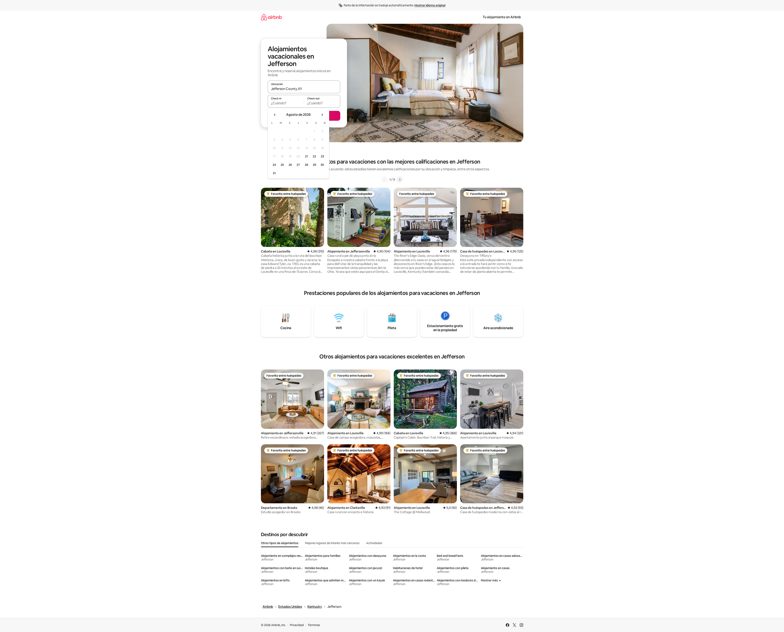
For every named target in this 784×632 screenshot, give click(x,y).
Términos (314, 625)
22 (314, 156)
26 (290, 165)
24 (274, 165)
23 (322, 156)
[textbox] (286, 103)
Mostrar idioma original (429, 5)
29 (314, 165)
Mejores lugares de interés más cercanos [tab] (332, 543)
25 (282, 165)
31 (274, 173)
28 (306, 165)
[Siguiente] (399, 179)
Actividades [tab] (374, 543)
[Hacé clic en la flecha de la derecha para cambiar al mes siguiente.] (322, 115)
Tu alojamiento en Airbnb (502, 17)
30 (322, 165)
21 (306, 156)
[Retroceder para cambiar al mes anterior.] (275, 115)
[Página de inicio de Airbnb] (271, 17)
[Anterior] (384, 179)
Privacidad (297, 625)
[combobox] (304, 88)
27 (298, 165)
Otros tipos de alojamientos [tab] (279, 543)
